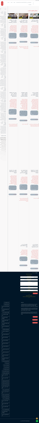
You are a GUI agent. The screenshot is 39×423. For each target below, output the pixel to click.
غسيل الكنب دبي (25, 254)
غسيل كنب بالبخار (36, 108)
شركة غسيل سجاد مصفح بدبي (5, 350)
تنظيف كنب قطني (34, 253)
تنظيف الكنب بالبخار (35, 28)
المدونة (14, 2)
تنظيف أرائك (11, 27)
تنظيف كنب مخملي (36, 254)
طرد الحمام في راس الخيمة (5, 361)
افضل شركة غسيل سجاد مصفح (5, 307)
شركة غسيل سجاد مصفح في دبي (5, 356)
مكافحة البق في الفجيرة (6, 372)
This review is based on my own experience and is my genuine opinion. (28, 291)
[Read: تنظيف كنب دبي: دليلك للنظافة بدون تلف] (23, 220)
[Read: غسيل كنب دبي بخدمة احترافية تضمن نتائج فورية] (34, 220)
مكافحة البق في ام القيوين (5, 375)
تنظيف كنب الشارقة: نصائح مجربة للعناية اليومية (34, 171)
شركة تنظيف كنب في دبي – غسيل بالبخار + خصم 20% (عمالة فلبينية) (5, 13)
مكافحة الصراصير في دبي (5, 409)
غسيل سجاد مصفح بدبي (6, 371)
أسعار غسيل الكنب (12, 100)
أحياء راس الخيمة (6, 304)
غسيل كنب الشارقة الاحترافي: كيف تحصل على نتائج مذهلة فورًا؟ (13, 94)
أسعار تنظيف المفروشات (24, 100)
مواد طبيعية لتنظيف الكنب (34, 182)
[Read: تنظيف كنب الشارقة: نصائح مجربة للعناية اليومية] (34, 146)
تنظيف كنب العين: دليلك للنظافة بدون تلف (34, 21)
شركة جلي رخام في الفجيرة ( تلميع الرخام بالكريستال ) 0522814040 (4, 39)
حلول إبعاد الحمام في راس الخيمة (5, 318)
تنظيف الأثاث (15, 27)
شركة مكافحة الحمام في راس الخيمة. (5, 359)
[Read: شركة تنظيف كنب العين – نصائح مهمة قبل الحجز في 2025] (23, 15)
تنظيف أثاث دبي (23, 250)
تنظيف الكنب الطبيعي (25, 251)
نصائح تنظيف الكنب (34, 32)
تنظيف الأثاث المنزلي (36, 178)
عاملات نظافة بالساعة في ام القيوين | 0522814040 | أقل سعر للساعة (4, 65)
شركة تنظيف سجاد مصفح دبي (5, 332)
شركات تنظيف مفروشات (35, 107)
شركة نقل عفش (35, 316)
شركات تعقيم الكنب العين (23, 29)
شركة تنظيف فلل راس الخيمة (5, 341)
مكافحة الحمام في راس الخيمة (5, 392)
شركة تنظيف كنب (23, 253)
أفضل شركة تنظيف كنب (35, 27)
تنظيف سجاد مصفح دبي (6, 312)
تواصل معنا (30, 4)
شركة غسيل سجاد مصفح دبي (5, 353)
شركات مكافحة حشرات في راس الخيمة (5, 324)
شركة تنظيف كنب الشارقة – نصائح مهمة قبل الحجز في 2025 (23, 172)
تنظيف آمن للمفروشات (24, 102)
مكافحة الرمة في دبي (6, 398)
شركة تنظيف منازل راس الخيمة (5, 347)
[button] (10, 2)
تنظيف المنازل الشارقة (22, 103)
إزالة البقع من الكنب (35, 27)
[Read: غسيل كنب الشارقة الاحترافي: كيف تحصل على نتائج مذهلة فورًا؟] (12, 68)
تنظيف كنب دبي (23, 252)
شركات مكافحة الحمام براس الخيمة (5, 321)
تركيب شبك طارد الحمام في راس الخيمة (5, 310)
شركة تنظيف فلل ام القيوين (5, 338)
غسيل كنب (12, 31)
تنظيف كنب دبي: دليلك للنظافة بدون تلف (23, 246)
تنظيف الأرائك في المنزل (34, 100)
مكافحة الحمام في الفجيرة (5, 384)
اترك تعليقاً (37, 25)
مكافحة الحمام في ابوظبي (5, 380)
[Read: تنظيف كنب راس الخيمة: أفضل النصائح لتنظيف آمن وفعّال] (34, 68)
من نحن (8, 2)
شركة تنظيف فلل (35, 322)
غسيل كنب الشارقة (14, 106)
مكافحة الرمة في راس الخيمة (5, 401)
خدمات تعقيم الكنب (25, 180)
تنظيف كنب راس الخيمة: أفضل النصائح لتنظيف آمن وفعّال (34, 94)
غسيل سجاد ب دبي (6, 365)
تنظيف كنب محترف (34, 104)
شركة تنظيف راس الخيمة (4, 160)
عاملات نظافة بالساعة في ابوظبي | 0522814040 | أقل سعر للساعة (4, 123)
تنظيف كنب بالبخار (33, 252)
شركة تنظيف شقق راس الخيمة (5, 335)
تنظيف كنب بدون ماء (36, 253)
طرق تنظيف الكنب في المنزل (34, 256)
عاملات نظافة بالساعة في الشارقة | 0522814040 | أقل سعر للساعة (4, 89)
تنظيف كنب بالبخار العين (24, 27)
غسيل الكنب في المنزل (12, 105)
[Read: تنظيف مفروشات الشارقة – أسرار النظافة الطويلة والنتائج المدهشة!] (23, 68)
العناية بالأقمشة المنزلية (24, 101)
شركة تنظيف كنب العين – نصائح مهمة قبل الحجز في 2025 (23, 21)
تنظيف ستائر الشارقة (25, 103)
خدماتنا (12, 2)
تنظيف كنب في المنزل (14, 182)
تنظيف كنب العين (33, 30)
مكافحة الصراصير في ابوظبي (5, 404)
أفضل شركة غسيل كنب (14, 100)
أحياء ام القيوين (7, 302)
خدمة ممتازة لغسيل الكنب (12, 103)
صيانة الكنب (26, 253)
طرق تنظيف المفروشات (34, 31)
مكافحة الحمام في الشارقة (3, 147)
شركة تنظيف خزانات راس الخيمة (5, 327)
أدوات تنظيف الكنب (34, 26)
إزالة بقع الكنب (13, 177)
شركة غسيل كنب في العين (35, 31)
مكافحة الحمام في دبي (6, 389)
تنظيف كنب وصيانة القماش (35, 105)
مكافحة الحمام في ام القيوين (5, 387)
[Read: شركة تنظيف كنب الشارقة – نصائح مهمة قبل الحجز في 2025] (23, 146)
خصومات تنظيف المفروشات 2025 (24, 107)
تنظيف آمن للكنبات (34, 178)
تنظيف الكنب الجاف (13, 178)
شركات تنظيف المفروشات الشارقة (24, 181)
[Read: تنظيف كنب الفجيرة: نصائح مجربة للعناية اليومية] (12, 146)
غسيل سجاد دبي (6, 367)
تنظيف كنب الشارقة (22, 180)
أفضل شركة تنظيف (23, 100)
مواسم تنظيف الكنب (35, 257)
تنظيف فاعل (13, 29)
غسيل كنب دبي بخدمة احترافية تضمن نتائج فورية (35, 246)
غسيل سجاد (7, 363)
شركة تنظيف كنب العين (24, 30)
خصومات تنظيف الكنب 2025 (35, 106)
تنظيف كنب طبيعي (13, 182)
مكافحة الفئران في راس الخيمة (3, 152)
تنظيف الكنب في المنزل (14, 28)
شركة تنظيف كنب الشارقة (23, 182)
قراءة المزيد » (36, 42)
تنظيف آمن (14, 27)
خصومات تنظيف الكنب (14, 103)
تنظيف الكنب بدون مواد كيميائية (34, 29)
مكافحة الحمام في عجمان (5, 394)
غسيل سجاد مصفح (6, 369)
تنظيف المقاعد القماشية (14, 180)
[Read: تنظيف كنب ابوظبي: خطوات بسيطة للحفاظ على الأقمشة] (12, 15)
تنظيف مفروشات (13, 30)
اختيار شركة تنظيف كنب (24, 179)
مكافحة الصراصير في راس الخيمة (5, 412)
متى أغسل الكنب (13, 107)
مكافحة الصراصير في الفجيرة (5, 407)
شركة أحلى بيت (35, 180)
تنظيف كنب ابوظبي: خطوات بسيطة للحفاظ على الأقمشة (13, 21)
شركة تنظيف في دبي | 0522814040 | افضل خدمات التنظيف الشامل (23, 2)
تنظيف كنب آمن (36, 101)
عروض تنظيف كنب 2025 (35, 182)
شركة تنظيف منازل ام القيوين (5, 344)
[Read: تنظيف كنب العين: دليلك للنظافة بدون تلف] (34, 15)
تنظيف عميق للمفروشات (24, 105)
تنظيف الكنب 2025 (11, 27)
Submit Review (35, 293)
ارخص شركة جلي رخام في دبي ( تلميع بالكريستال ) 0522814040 (5, 26)
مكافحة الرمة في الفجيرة (5, 396)
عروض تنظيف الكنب (33, 107)
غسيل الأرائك (12, 183)
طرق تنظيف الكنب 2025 (13, 104)
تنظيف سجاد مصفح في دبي (5, 315)
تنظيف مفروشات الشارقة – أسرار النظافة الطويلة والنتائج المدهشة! (24, 94)
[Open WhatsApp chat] (37, 421)
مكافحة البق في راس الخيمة (2, 151)
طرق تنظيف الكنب (35, 181)
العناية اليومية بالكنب (14, 178)
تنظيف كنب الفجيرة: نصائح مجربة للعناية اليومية (13, 171)
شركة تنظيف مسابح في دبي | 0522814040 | (4, 101)
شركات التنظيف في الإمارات (24, 107)
